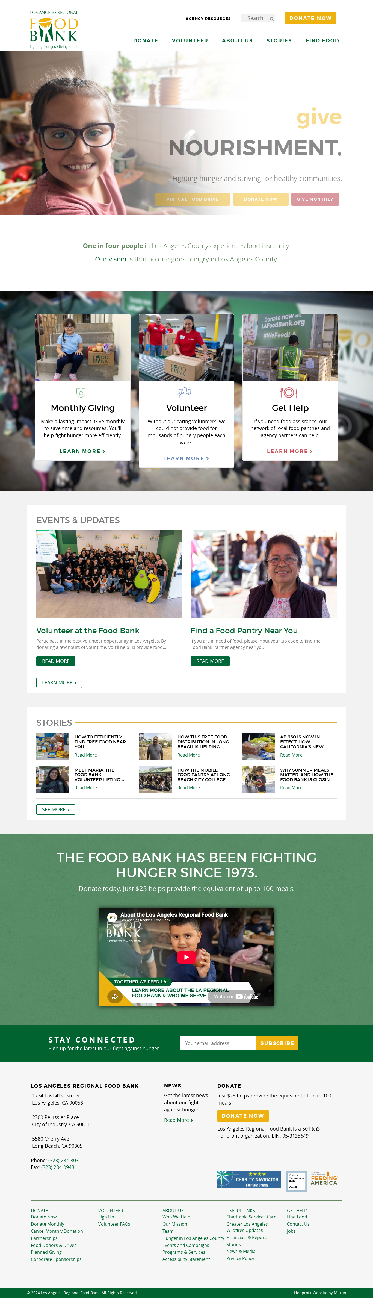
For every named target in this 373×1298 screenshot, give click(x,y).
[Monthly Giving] (82, 349)
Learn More (81, 451)
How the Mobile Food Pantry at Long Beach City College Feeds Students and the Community (203, 775)
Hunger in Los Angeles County (193, 1238)
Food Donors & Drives (53, 1245)
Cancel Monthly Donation (57, 1231)
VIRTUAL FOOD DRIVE (193, 199)
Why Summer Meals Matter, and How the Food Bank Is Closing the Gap (306, 775)
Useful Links (240, 1211)
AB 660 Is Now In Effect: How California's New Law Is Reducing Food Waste (302, 742)
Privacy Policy (240, 1258)
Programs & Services (183, 1252)
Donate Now (44, 1217)
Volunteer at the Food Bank (88, 630)
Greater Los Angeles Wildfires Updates (247, 1227)
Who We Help (176, 1217)
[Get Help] (290, 349)
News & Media (241, 1251)
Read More (56, 661)
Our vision (110, 259)
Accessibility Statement (186, 1259)
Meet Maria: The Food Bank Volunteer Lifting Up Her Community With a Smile (101, 775)
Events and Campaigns (185, 1245)
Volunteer (110, 1211)
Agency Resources (208, 18)
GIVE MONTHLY (315, 199)
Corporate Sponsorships (56, 1259)
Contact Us (298, 1224)
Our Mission (174, 1224)
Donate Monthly (47, 1224)
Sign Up (106, 1217)
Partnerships (44, 1238)
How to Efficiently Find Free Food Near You (100, 742)
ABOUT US (173, 1211)
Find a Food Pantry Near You (244, 630)
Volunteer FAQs (114, 1224)
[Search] (271, 18)
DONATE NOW (260, 199)
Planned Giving (46, 1252)
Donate (39, 1211)
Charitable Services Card (251, 1217)
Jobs (291, 1231)
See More (54, 809)
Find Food (297, 1217)
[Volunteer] (186, 349)
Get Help (297, 1211)
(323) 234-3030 (64, 1160)
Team (168, 1231)
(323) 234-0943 (57, 1167)
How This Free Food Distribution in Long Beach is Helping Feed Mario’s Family (203, 742)
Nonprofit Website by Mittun (320, 1292)
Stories (279, 40)
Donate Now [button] (310, 18)
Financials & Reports (247, 1237)
